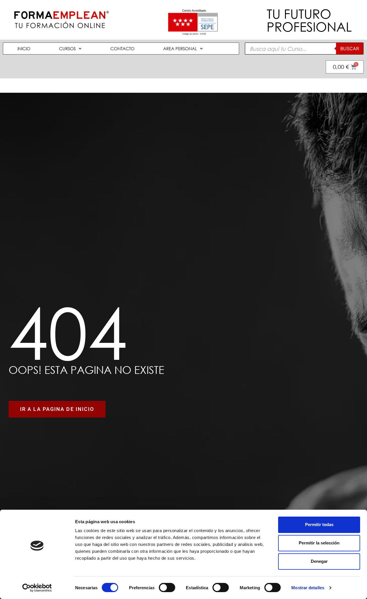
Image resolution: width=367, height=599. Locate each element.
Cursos (67, 48)
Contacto (122, 48)
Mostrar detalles (307, 587)
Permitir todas (319, 524)
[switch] (167, 587)
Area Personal (180, 48)
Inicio (23, 48)
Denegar (319, 561)
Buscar (349, 48)
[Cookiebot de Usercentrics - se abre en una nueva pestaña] (37, 587)
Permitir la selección (319, 542)
